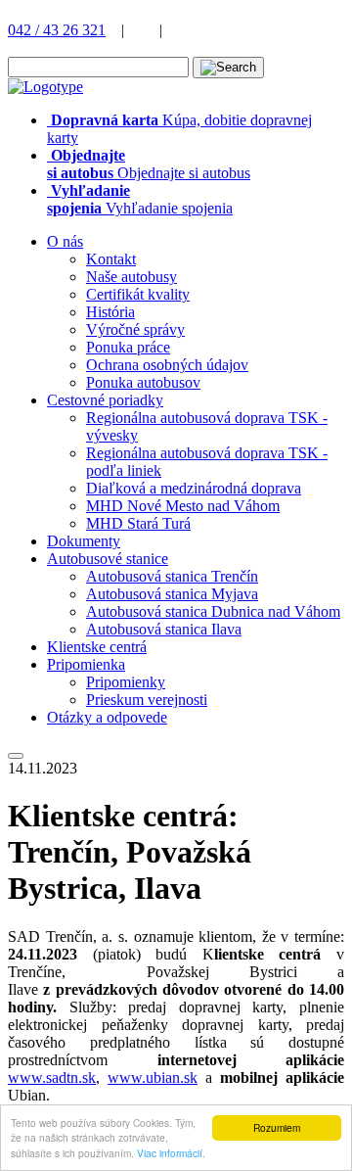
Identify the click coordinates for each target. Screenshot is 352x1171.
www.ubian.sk (153, 1077)
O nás (65, 241)
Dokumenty (83, 541)
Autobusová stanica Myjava (172, 594)
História (110, 312)
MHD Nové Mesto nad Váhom (183, 505)
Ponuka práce (128, 347)
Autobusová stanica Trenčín (172, 576)
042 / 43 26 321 (57, 30)
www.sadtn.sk (52, 1077)
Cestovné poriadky (105, 400)
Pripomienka (86, 664)
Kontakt (111, 259)
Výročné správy (135, 329)
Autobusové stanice (107, 558)
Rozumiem (276, 1127)
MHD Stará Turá (138, 523)
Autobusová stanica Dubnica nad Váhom (213, 611)
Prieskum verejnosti (146, 699)
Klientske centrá (97, 646)
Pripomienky (125, 682)
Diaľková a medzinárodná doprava (193, 488)
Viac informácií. (171, 1153)
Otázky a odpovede (107, 717)
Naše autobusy (131, 276)
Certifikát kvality (138, 294)
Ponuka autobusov (143, 382)
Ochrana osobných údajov (167, 364)
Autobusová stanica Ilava (164, 629)
